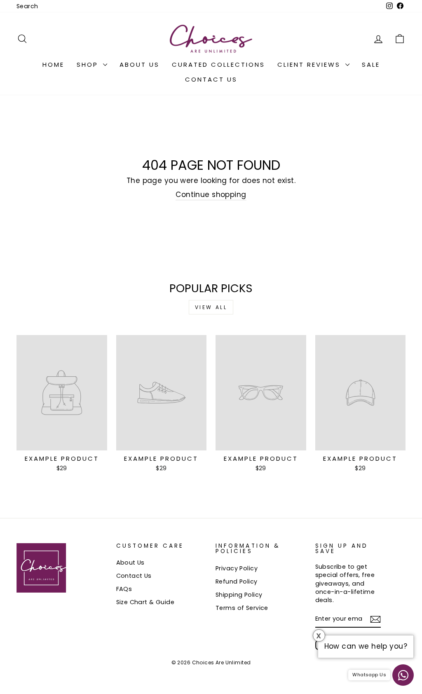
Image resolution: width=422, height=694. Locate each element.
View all (211, 307)
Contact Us (211, 79)
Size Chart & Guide (145, 602)
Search (27, 6)
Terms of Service (242, 608)
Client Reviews (310, 64)
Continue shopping (211, 194)
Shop (89, 64)
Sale (371, 64)
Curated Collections (218, 64)
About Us (139, 64)
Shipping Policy (239, 595)
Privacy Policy (237, 568)
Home (53, 64)
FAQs (124, 589)
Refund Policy (237, 581)
